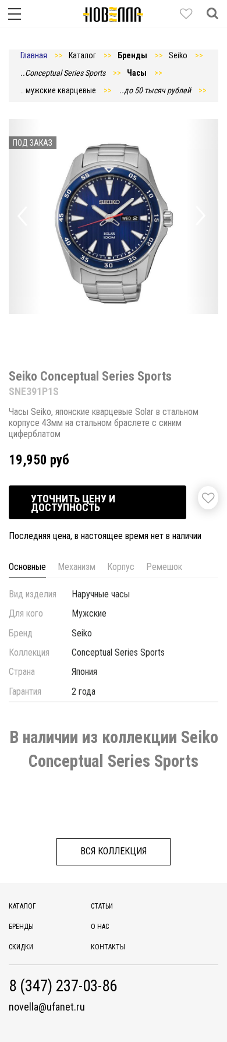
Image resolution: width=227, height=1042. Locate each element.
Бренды (21, 927)
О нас (100, 927)
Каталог (22, 906)
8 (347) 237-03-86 (63, 986)
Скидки (21, 947)
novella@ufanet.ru (47, 1007)
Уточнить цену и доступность (73, 502)
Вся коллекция (113, 851)
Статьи (102, 906)
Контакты (108, 947)
